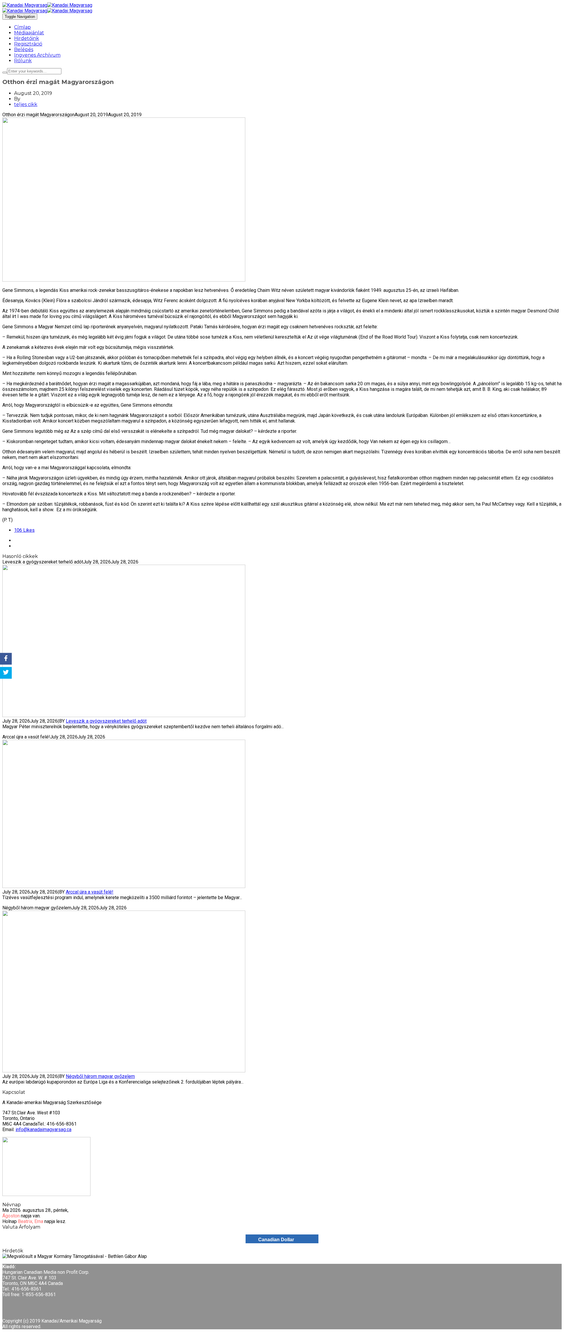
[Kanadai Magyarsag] (282, 5)
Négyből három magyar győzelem (100, 1076)
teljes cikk (25, 104)
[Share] (6, 659)
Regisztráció (28, 44)
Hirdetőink (26, 38)
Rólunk (23, 60)
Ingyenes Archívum (37, 55)
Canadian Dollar (276, 1239)
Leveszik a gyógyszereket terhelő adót (106, 721)
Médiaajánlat (29, 33)
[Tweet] (6, 673)
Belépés (23, 49)
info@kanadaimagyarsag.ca (43, 1129)
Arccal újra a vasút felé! (89, 892)
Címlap (22, 27)
